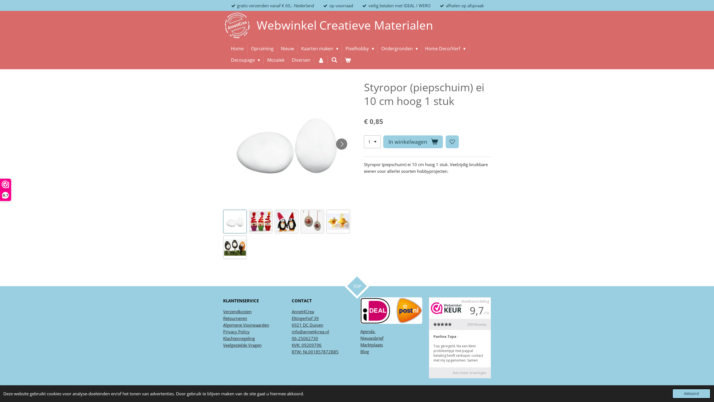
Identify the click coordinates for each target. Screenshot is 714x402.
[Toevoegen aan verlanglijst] (452, 142)
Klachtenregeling (239, 338)
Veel (227, 345)
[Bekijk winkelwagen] (347, 60)
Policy (243, 331)
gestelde (239, 345)
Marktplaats (371, 345)
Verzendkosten (237, 311)
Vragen (254, 345)
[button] (235, 221)
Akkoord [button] (691, 393)
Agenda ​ (368, 331)
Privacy (230, 331)
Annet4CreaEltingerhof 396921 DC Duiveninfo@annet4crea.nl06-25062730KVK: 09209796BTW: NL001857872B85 (315, 332)
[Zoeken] (334, 59)
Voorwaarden (255, 325)
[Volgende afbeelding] (341, 144)
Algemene (232, 325)
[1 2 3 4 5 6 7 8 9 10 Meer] (372, 142)
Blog (364, 351)
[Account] (320, 60)
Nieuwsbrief (371, 338)
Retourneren (235, 318)
